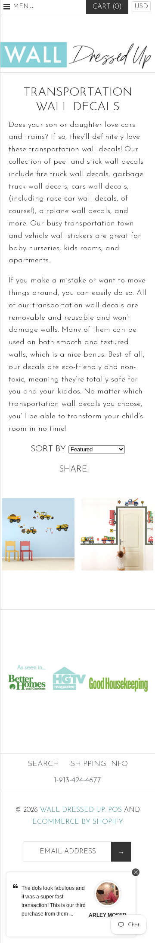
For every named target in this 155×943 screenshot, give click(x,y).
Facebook (56, 27)
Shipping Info (99, 764)
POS (115, 810)
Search (43, 764)
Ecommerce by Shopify (77, 822)
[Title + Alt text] (77, 655)
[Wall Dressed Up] (77, 45)
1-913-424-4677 (77, 780)
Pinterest (77, 27)
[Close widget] (135, 872)
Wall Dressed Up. (73, 810)
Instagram (98, 27)
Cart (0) (107, 6)
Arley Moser (108, 915)
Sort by (48, 449)
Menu (23, 6)
